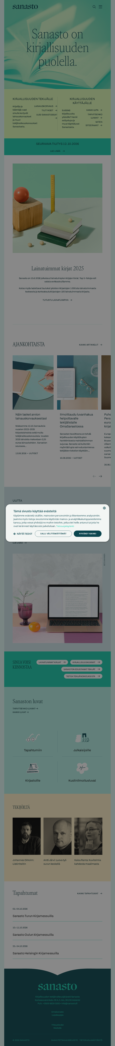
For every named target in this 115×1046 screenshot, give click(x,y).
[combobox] (104, 508)
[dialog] (57, 523)
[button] (22, 534)
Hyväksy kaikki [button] (87, 533)
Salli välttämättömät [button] (53, 533)
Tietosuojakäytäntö (65, 526)
